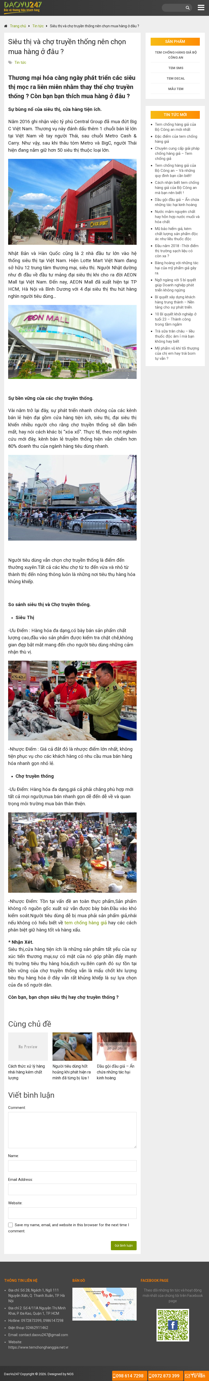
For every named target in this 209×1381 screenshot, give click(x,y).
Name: (13, 1156)
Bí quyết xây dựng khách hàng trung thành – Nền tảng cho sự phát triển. (175, 302)
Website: (15, 1203)
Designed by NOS (61, 1374)
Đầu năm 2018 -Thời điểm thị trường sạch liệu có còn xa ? (177, 251)
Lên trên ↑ (198, 1374)
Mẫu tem (176, 89)
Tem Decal (176, 78)
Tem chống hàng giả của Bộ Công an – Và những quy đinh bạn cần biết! (175, 170)
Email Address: (20, 1179)
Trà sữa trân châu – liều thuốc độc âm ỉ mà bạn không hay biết (174, 336)
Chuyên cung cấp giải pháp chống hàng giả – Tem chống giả (177, 153)
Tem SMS (175, 68)
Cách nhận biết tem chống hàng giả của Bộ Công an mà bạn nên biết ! (177, 187)
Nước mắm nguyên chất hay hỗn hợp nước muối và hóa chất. (177, 216)
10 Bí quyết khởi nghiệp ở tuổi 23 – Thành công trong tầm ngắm (176, 319)
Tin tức (38, 26)
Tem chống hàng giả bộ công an (176, 54)
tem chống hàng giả (85, 923)
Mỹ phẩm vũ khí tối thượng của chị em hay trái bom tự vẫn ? (177, 353)
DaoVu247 (11, 1374)
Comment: (17, 1107)
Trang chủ (18, 26)
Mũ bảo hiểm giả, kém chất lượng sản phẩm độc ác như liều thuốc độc (176, 233)
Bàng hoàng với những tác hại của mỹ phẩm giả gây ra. (177, 268)
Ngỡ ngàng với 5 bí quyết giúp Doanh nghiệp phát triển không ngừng (175, 285)
